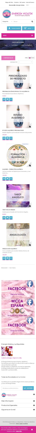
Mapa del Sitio (9, 2)
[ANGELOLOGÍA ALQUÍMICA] (18, 234)
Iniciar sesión (16, 28)
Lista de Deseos (30, 2)
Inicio (6, 45)
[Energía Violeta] (18, 13)
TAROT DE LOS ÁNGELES (8, 209)
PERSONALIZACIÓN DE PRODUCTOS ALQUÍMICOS (15, 91)
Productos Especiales (9, 405)
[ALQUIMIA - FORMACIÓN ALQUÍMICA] (18, 155)
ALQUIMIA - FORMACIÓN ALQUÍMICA (12, 169)
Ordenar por (13, 62)
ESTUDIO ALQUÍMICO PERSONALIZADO (13, 130)
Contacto (16, 2)
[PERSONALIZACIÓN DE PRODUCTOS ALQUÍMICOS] (18, 77)
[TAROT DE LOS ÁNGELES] (18, 195)
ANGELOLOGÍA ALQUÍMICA (9, 248)
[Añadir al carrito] (3, 99)
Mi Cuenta (22, 2)
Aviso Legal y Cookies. (22, 423)
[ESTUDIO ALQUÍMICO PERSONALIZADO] (18, 116)
